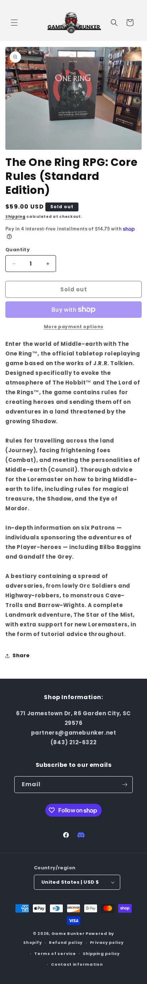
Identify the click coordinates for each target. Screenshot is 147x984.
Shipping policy (101, 953)
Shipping (15, 216)
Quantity (17, 249)
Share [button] (21, 655)
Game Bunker (68, 933)
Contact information (77, 964)
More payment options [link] (73, 327)
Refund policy (66, 942)
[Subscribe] (124, 784)
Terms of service (55, 953)
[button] (14, 22)
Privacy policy (107, 942)
